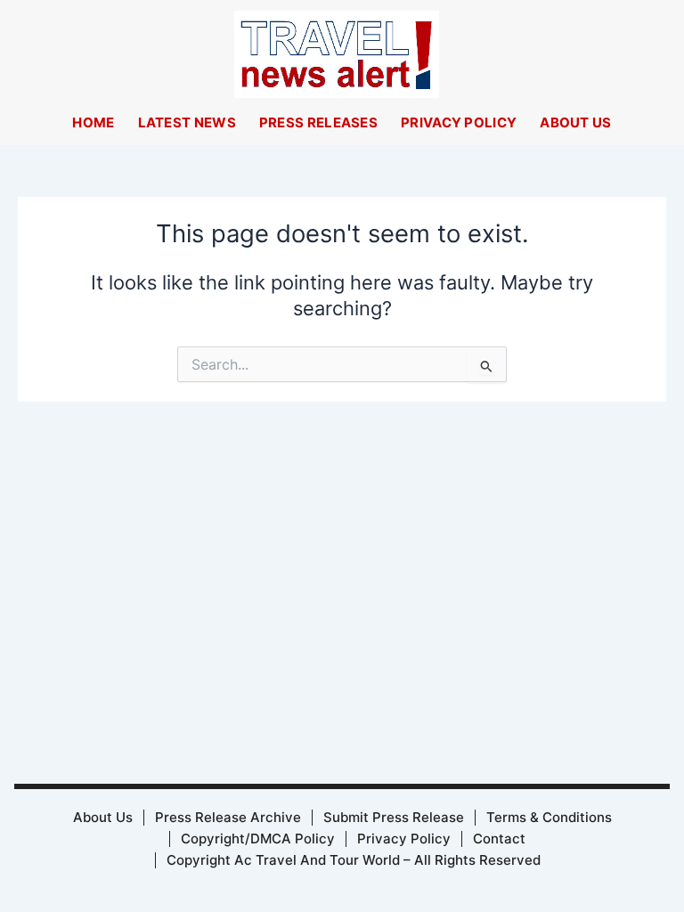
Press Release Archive (228, 817)
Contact (499, 838)
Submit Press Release (393, 817)
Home (93, 122)
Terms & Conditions (549, 817)
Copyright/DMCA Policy (258, 838)
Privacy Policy (459, 122)
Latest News (187, 122)
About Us (575, 122)
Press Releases (318, 122)
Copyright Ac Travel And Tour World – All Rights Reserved (354, 859)
